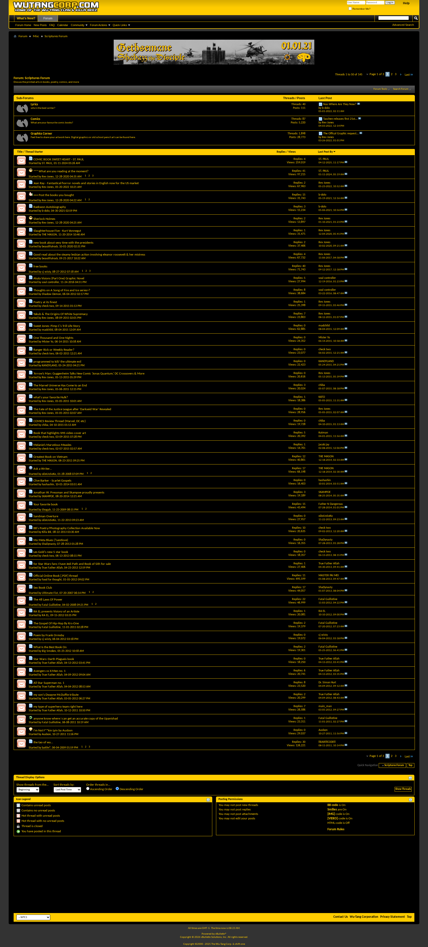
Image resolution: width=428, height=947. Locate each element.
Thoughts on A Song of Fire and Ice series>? (61, 290)
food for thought (52, 579)
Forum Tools (380, 89)
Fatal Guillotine (51, 604)
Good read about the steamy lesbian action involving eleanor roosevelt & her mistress (89, 254)
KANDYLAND (49, 365)
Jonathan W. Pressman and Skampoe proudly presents (68, 492)
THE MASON (49, 234)
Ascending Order (100, 789)
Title (20, 151)
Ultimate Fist (50, 593)
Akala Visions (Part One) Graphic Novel (58, 278)
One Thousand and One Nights (53, 338)
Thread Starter (34, 151)
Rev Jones (48, 176)
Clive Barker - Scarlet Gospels (52, 480)
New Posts (40, 25)
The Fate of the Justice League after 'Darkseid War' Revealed (72, 409)
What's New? (26, 18)
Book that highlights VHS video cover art (59, 433)
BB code (332, 805)
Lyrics (34, 104)
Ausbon (46, 734)
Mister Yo (47, 341)
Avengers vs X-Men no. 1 (49, 671)
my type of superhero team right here (57, 706)
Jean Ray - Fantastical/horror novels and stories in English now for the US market (86, 183)
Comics (35, 119)
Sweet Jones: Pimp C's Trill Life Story (56, 326)
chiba (45, 425)
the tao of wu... (43, 742)
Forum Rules (335, 829)
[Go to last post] (346, 162)
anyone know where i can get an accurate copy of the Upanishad (75, 718)
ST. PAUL (47, 163)
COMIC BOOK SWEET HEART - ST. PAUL (58, 159)
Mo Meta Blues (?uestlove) (50, 540)
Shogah (46, 509)
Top (410, 765)
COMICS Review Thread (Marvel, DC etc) (59, 421)
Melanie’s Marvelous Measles (52, 445)
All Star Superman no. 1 (48, 683)
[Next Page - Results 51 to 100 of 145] (400, 75)
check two (48, 306)
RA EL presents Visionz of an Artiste (56, 611)
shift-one (240, 944)
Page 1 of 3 (377, 74)
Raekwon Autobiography (49, 207)
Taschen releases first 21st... (340, 118)
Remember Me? (361, 8)
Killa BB (46, 532)
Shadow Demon (51, 294)
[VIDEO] (332, 818)
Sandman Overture (45, 516)
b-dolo (46, 210)
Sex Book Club (42, 587)
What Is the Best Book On (50, 647)
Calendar (62, 25)
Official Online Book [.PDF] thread (55, 575)
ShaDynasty (48, 544)
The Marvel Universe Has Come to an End (60, 385)
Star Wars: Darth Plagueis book (53, 659)
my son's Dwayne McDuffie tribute (56, 694)
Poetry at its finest (45, 302)
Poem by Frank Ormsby (48, 635)
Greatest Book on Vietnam (50, 457)
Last (407, 74)
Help (406, 3)
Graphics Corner (41, 133)
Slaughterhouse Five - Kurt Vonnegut (57, 230)
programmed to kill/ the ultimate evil (57, 361)
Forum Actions (98, 25)
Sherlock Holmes (44, 219)
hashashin (48, 484)
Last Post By (325, 151)
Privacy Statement (392, 916)
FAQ (52, 25)
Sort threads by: (64, 784)
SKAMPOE (48, 496)
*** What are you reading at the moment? (60, 171)
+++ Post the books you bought (53, 195)
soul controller (50, 282)
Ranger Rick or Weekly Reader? (53, 349)
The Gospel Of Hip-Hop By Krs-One (56, 623)
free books (40, 266)
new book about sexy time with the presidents (63, 242)
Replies (281, 151)
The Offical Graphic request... (341, 133)
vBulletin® (221, 934)
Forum (48, 18)
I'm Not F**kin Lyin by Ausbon (53, 730)
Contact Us (340, 916)
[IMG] (331, 814)
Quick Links (120, 25)
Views (292, 151)
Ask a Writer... (42, 468)
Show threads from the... (32, 784)
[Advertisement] (214, 874)
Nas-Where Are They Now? (339, 104)
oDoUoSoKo (49, 474)
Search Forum (400, 89)
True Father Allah (52, 567)
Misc (36, 36)
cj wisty (46, 271)
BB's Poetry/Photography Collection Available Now (66, 528)
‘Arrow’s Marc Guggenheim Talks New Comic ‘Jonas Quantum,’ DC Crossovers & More (88, 373)
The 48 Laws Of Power (47, 599)
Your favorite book (45, 504)
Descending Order (131, 789)
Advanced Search (403, 24)
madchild (47, 329)
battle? (46, 747)
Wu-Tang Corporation (364, 916)
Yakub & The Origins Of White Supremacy (60, 314)
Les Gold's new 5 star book (50, 552)
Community (77, 25)
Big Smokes (49, 651)
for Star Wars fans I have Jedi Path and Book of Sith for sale (72, 564)
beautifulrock (50, 246)
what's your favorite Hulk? (50, 397)
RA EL (45, 615)
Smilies (332, 809)
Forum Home (23, 25)
